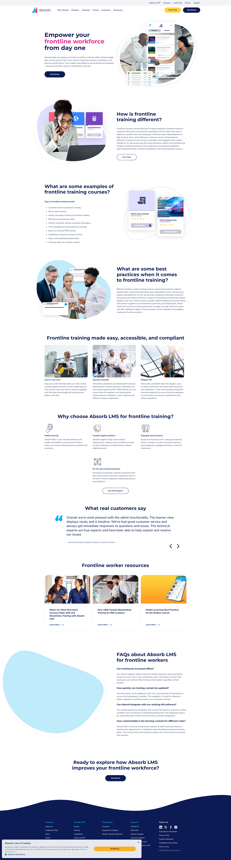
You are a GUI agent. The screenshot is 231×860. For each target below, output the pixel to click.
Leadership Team (51, 830)
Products (75, 10)
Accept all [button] (114, 849)
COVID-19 (135, 849)
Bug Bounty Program (110, 830)
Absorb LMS (79, 822)
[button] (167, 3)
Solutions (86, 10)
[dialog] (71, 849)
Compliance (107, 822)
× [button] (139, 842)
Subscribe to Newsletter (168, 831)
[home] (41, 10)
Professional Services (139, 842)
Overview (105, 826)
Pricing (96, 10)
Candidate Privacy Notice (168, 843)
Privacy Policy (164, 835)
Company (166, 3)
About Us (49, 826)
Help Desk (134, 830)
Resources (118, 10)
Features (77, 830)
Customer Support (138, 838)
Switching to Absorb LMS (140, 845)
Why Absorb (62, 10)
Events (48, 838)
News (47, 834)
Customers (106, 10)
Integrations (78, 834)
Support (197, 3)
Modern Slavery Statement (112, 834)
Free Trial (173, 10)
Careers (188, 3)
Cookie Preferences (166, 839)
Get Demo (191, 10)
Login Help (177, 3)
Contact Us (135, 826)
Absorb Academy (137, 834)
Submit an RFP (154, 3)
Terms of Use (164, 847)
